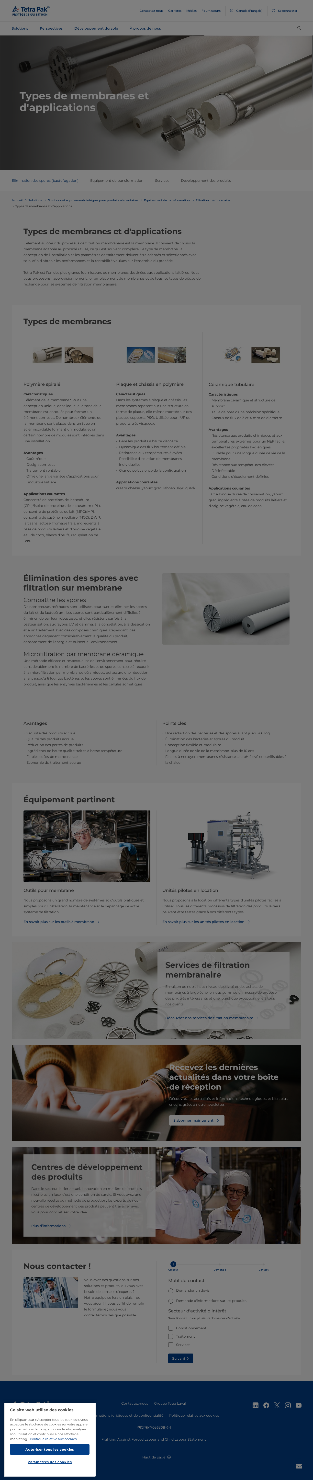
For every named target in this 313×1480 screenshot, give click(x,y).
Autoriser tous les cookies (49, 1449)
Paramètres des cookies (50, 1462)
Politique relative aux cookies (53, 1439)
